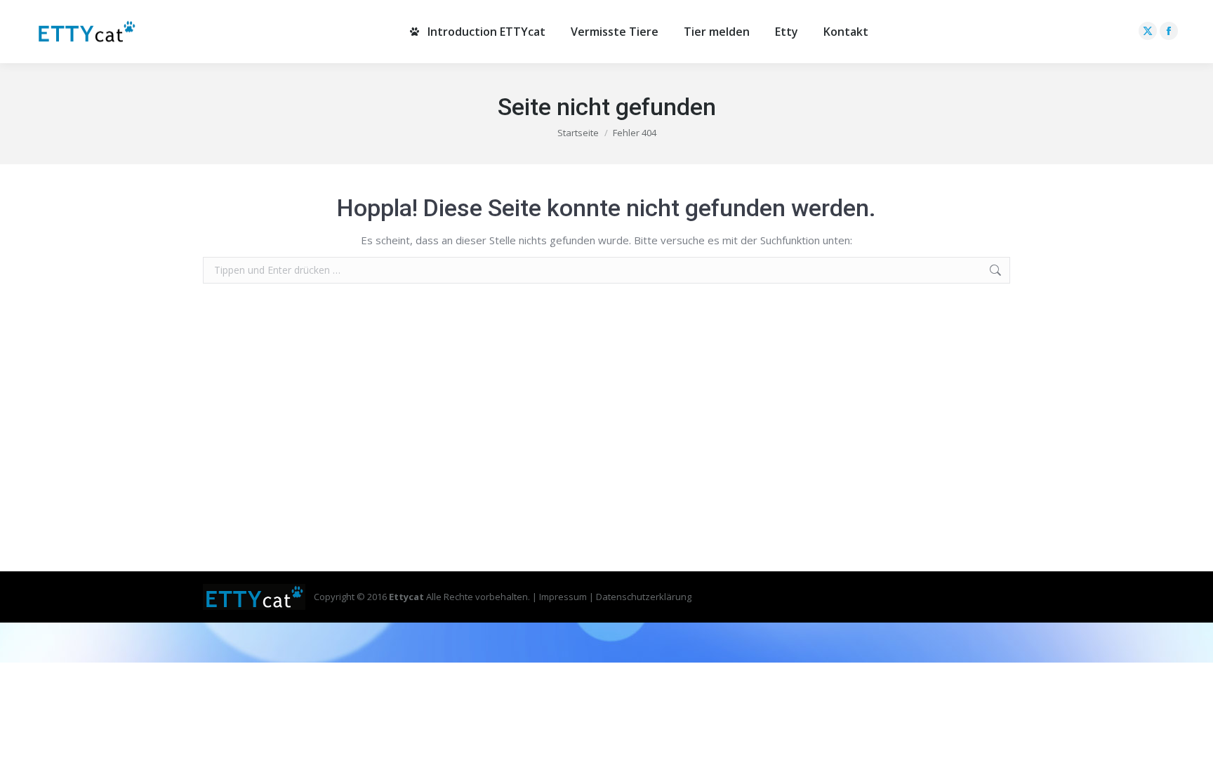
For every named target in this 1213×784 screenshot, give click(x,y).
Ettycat (406, 596)
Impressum (563, 596)
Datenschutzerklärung (643, 596)
